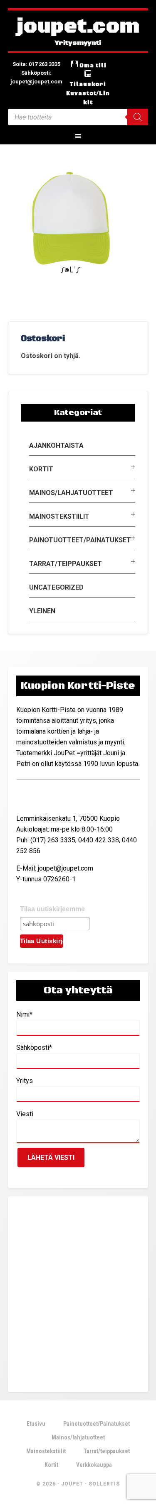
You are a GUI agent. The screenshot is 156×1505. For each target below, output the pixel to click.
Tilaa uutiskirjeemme (52, 908)
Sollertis (104, 1484)
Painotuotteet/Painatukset (80, 540)
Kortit (41, 469)
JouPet (72, 1484)
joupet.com (78, 27)
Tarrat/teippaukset (65, 564)
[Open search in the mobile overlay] (78, 117)
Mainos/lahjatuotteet (71, 493)
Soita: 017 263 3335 (36, 64)
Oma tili (92, 65)
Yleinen (42, 611)
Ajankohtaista (56, 445)
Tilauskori (87, 84)
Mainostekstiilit (59, 516)
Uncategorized (56, 587)
